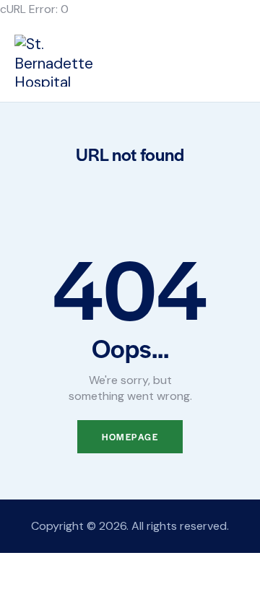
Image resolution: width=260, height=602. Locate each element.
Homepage (130, 436)
